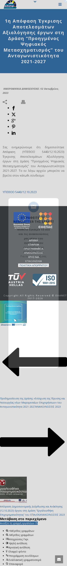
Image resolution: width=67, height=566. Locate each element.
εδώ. (39, 260)
